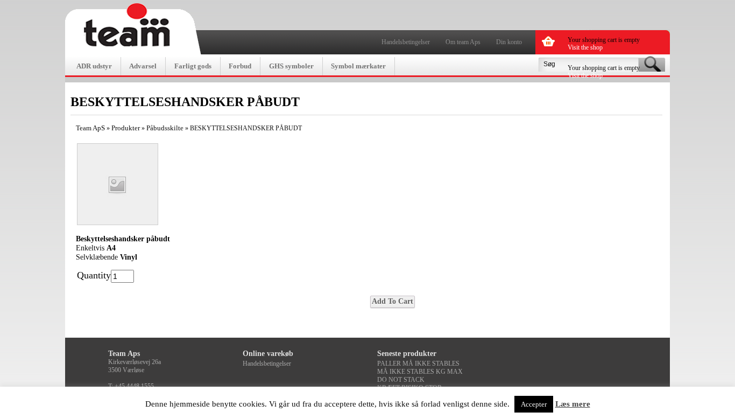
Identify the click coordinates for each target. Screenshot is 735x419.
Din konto (509, 42)
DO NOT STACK (401, 379)
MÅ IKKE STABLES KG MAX (420, 371)
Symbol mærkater (358, 66)
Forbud (240, 66)
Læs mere (572, 404)
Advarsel (143, 66)
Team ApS (90, 128)
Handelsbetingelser (405, 42)
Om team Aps (463, 42)
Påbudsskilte (164, 128)
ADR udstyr (94, 66)
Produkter (125, 128)
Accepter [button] (534, 404)
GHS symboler (291, 66)
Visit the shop (585, 47)
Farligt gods (192, 66)
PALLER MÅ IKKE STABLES (418, 363)
